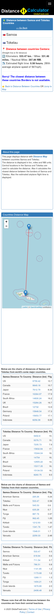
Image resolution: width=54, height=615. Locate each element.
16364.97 (37, 393)
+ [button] (6, 221)
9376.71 (38, 440)
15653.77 (37, 415)
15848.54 (37, 411)
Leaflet (24, 307)
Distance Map (40, 156)
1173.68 (38, 572)
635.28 (36, 509)
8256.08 (36, 419)
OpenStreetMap (36, 307)
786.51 (37, 564)
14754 (37, 457)
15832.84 (38, 448)
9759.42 (36, 380)
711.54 (37, 560)
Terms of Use (35, 609)
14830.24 (37, 398)
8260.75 (38, 474)
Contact (30, 612)
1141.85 (38, 568)
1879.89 (38, 585)
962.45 (36, 518)
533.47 (36, 500)
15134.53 (38, 470)
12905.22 (38, 461)
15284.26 (37, 402)
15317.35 (38, 466)
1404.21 (38, 581)
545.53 (36, 505)
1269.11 (38, 577)
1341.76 (36, 526)
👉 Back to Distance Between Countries (21, 86)
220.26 (36, 496)
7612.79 (36, 389)
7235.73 (38, 444)
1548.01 (36, 531)
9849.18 (36, 385)
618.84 (37, 555)
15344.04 (38, 453)
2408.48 (38, 590)
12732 (36, 406)
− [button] (6, 226)
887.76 (36, 513)
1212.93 (36, 522)
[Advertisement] (27, 121)
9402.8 (37, 435)
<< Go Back (21, 27)
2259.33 (36, 535)
